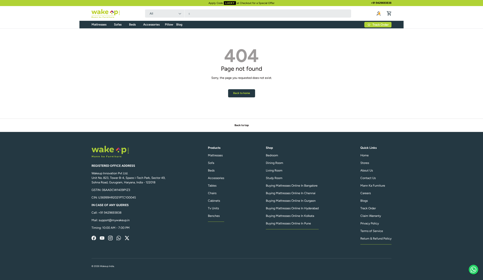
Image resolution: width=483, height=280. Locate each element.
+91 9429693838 (381, 3)
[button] (389, 13)
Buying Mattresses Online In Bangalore (292, 185)
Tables (212, 185)
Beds (132, 24)
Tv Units (213, 208)
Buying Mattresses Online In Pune (288, 223)
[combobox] (248, 13)
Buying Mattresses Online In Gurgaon (291, 200)
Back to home (241, 93)
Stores (364, 163)
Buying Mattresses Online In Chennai (290, 193)
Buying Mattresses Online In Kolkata (290, 216)
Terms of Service (371, 231)
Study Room (274, 178)
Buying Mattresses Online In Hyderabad (292, 208)
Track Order (368, 208)
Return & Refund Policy (375, 238)
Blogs (364, 200)
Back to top (242, 125)
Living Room (274, 170)
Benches (214, 216)
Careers (365, 193)
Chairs (212, 193)
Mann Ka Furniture (372, 185)
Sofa (211, 163)
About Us (366, 170)
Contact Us (368, 178)
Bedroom (272, 155)
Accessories (151, 24)
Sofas (118, 24)
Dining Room (274, 163)
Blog (179, 24)
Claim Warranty (370, 216)
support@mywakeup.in (114, 220)
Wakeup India (107, 266)
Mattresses (99, 24)
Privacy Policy (369, 223)
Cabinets (214, 200)
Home (364, 155)
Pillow (169, 24)
